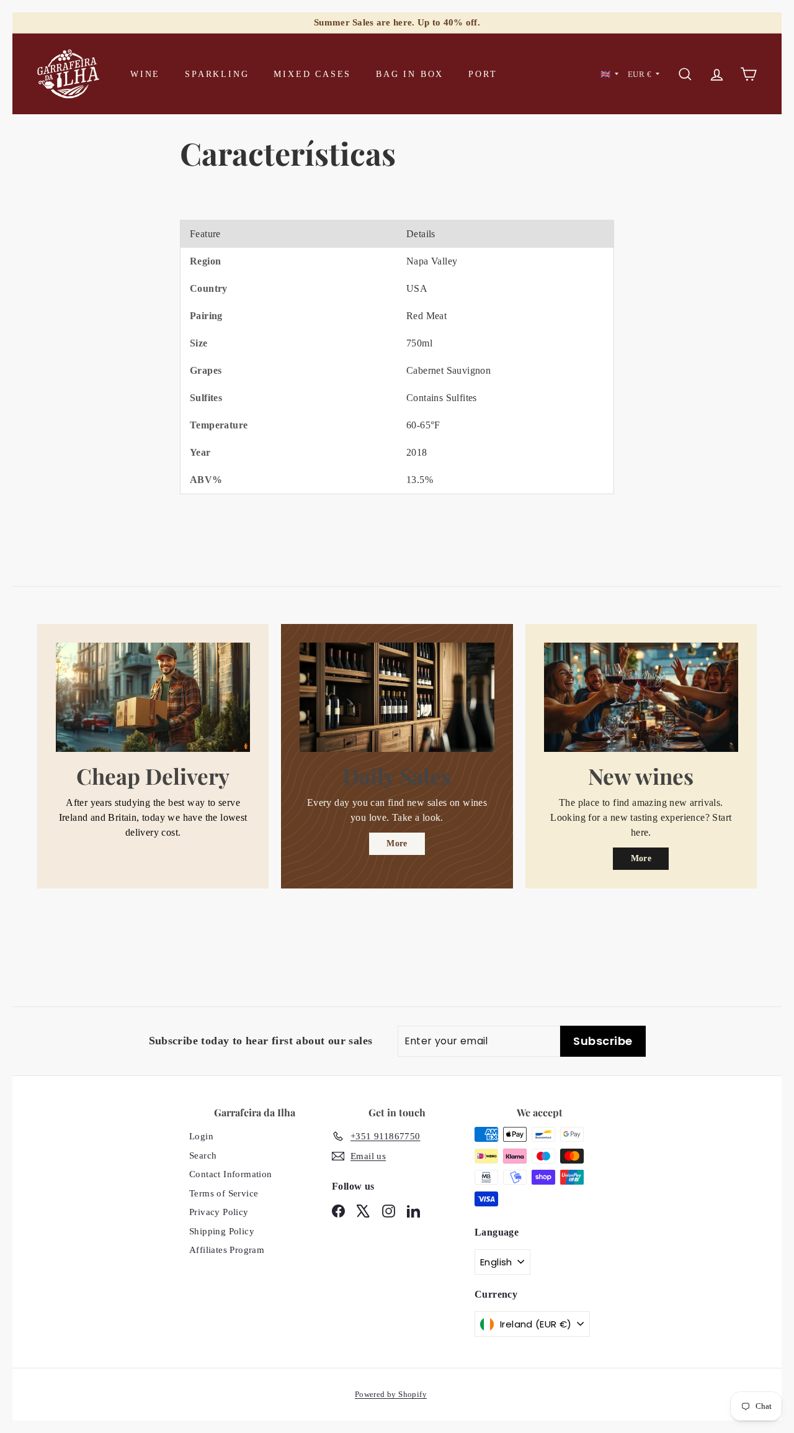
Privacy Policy (219, 1212)
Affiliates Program (226, 1250)
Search (202, 1155)
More (397, 843)
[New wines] (641, 697)
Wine (145, 74)
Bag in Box (410, 74)
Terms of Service (223, 1193)
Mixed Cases (312, 74)
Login (201, 1136)
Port (482, 74)
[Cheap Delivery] (153, 697)
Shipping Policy (221, 1231)
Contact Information (230, 1174)
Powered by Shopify (391, 1394)
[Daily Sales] (397, 697)
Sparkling (217, 74)
